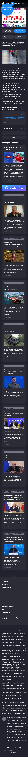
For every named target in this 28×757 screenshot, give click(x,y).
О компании (5, 581)
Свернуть (14, 577)
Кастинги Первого (6, 593)
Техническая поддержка (8, 606)
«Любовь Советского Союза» (14, 668)
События (4, 609)
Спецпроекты (5, 584)
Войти (23, 3)
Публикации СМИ (6, 612)
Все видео (4, 597)
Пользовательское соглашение (9, 600)
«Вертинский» (10, 671)
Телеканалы (5, 714)
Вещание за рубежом (19, 621)
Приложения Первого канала (9, 590)
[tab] (8, 31)
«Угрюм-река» (10, 670)
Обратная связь (5, 603)
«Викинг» (17, 670)
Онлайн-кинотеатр (6, 587)
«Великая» (4, 671)
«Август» (4, 668)
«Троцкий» (22, 670)
